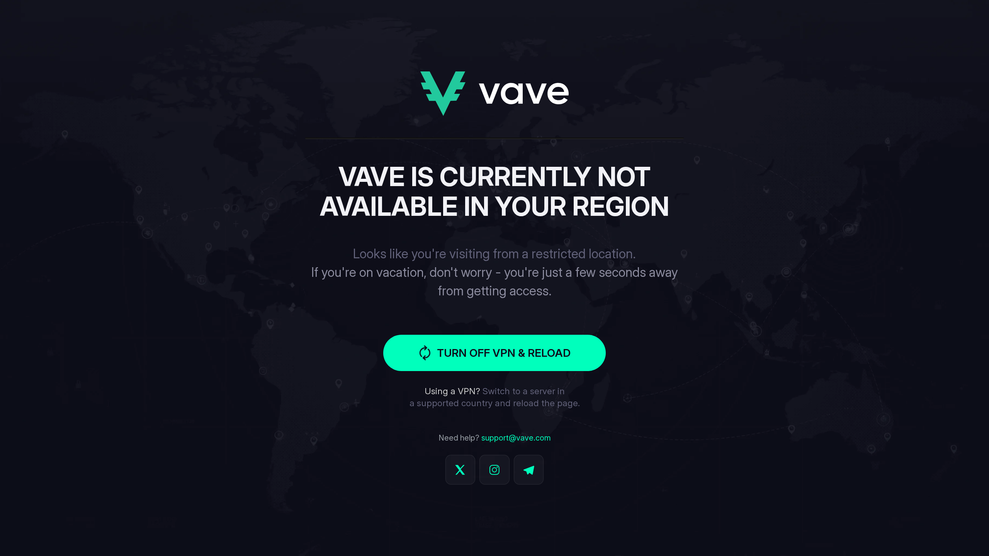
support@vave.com (516, 437)
